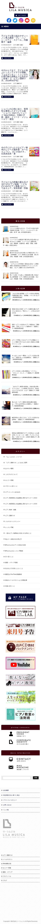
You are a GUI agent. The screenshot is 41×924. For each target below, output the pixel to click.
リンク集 (6, 810)
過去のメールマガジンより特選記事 (16, 580)
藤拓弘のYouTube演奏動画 (13, 574)
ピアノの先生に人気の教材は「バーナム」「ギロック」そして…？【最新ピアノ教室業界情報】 (25, 373)
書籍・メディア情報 (11, 562)
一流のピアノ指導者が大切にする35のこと (18, 533)
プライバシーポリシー (10, 800)
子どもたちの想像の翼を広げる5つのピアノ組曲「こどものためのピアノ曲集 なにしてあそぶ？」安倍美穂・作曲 (14, 185)
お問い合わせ (7, 805)
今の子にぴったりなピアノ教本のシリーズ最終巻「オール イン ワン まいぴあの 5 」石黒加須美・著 (14, 150)
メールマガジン (7, 859)
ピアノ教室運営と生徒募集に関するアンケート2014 (21, 498)
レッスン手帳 (9, 527)
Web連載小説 (7, 863)
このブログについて (11, 474)
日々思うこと (9, 556)
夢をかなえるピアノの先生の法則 (15, 545)
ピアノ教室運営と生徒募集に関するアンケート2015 (21, 504)
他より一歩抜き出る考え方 (13, 539)
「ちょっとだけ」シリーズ (13, 457)
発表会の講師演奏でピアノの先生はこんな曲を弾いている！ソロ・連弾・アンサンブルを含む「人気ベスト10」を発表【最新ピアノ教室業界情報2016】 (25, 436)
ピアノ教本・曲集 (18, 44)
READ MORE (7, 58)
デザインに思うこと (11, 486)
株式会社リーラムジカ (18, 921)
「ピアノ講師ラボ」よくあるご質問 (16, 462)
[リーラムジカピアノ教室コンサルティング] (20, 8)
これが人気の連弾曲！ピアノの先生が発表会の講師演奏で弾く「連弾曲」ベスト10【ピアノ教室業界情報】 (25, 295)
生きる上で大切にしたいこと (14, 568)
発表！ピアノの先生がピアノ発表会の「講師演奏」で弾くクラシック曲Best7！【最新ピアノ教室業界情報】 (25, 326)
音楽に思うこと (10, 586)
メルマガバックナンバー (12, 521)
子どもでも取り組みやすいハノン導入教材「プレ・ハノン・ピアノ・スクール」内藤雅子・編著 (14, 39)
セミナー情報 (9, 480)
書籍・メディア (7, 872)
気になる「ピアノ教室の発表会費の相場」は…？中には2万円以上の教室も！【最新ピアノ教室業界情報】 (25, 404)
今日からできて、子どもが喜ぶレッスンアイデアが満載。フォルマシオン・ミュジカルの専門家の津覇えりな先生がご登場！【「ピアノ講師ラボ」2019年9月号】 (14, 75)
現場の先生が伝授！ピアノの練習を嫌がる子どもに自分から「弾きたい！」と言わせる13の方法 (25, 311)
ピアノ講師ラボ (18, 83)
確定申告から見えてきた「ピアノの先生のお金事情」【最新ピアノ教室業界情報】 (25, 418)
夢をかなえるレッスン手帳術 (14, 551)
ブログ (5, 880)
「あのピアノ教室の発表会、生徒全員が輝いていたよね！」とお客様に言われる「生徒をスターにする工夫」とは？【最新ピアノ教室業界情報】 (25, 389)
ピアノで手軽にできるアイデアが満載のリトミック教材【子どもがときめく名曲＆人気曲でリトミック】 (25, 342)
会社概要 (6, 790)
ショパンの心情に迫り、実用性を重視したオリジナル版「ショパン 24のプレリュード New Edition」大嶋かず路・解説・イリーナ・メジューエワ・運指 (14, 114)
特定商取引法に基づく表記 (11, 795)
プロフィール (7, 876)
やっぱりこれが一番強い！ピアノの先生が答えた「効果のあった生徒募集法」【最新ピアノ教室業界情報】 (25, 357)
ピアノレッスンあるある (12, 492)
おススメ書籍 (9, 468)
